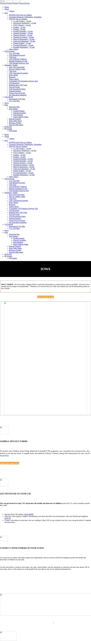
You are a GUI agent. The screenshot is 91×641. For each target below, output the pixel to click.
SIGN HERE (29, 514)
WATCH (7, 518)
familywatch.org (45, 624)
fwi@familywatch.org (45, 622)
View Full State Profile (45, 297)
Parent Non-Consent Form (9, 463)
